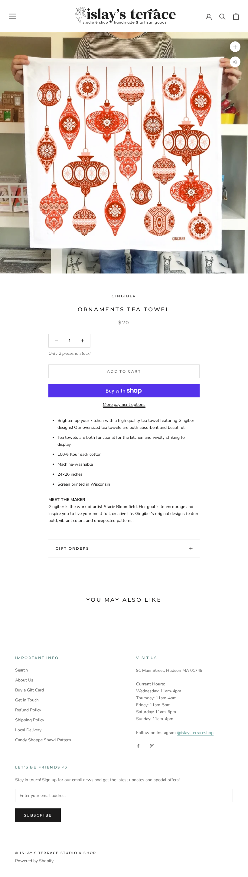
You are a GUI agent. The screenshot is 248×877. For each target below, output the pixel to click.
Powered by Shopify (34, 861)
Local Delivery (28, 730)
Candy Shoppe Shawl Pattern (43, 740)
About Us (24, 680)
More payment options (124, 404)
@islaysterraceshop (195, 733)
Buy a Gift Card (29, 690)
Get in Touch (27, 700)
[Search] (222, 16)
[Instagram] (152, 745)
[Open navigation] (12, 16)
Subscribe (38, 815)
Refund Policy (28, 710)
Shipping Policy (29, 720)
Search (21, 670)
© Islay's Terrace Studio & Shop (55, 853)
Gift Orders (72, 548)
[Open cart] (236, 16)
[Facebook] (138, 745)
